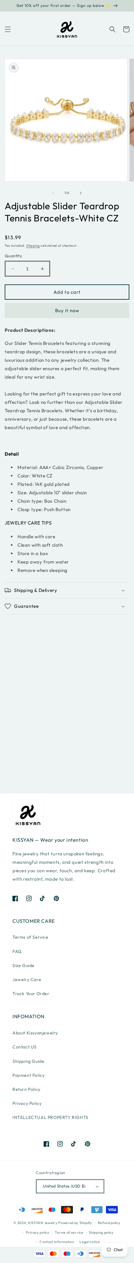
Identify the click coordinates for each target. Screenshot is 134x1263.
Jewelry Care (26, 979)
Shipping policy (101, 1232)
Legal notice (89, 1242)
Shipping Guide (28, 1061)
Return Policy (26, 1089)
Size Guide (23, 965)
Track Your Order (31, 993)
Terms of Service (30, 937)
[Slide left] (53, 193)
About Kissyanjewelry (35, 1033)
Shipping (33, 246)
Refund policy (109, 1223)
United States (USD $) (64, 1185)
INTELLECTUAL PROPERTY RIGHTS (50, 1117)
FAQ (17, 951)
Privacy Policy (26, 1103)
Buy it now (67, 310)
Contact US (24, 1047)
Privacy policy (38, 1232)
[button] (8, 29)
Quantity (13, 255)
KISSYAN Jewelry (43, 1223)
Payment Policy (28, 1075)
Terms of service (69, 1232)
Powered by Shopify (75, 1223)
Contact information (57, 1242)
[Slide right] (81, 193)
